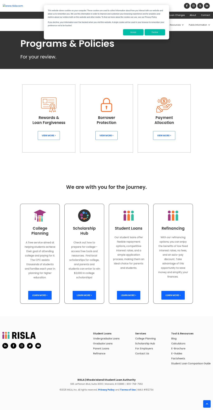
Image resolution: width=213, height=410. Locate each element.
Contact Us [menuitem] (142, 353)
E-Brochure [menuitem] (178, 348)
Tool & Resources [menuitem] (182, 333)
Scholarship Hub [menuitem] (145, 343)
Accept (133, 32)
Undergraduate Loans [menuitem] (106, 338)
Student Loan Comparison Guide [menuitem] (191, 363)
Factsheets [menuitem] (178, 358)
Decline (155, 32)
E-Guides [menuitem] (176, 353)
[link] (13, 6)
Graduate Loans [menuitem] (103, 343)
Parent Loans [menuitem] (101, 348)
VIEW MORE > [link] (49, 135)
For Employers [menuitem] (144, 348)
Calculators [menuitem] (178, 343)
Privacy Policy (106, 389)
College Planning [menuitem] (145, 338)
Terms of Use (128, 389)
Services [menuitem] (140, 333)
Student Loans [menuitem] (102, 333)
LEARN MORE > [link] (40, 295)
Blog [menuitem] (174, 338)
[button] (207, 404)
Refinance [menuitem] (99, 353)
